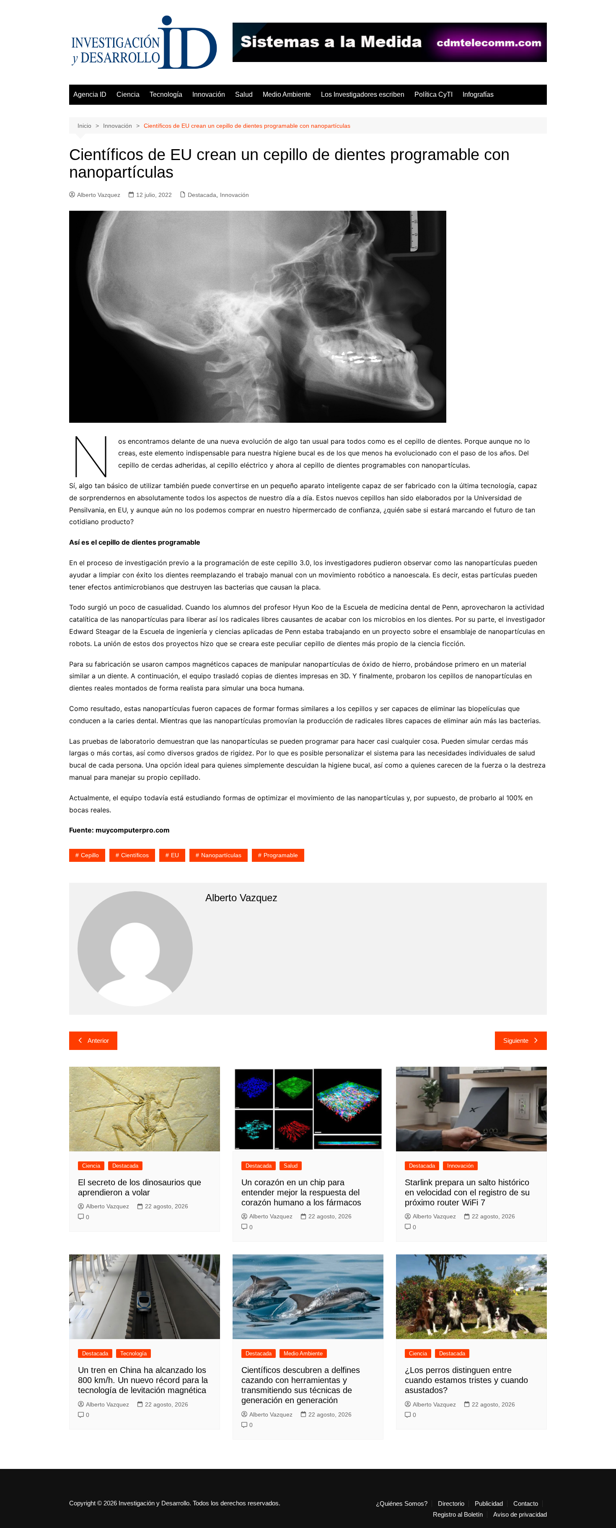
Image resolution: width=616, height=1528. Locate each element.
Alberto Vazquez (98, 194)
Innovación (208, 94)
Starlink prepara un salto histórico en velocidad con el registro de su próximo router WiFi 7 (467, 1192)
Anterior (98, 1040)
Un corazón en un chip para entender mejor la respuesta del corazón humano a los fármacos (301, 1192)
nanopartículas (221, 855)
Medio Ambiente (287, 94)
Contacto (525, 1503)
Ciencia (128, 94)
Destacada (202, 194)
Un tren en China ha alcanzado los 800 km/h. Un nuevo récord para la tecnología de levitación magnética (143, 1380)
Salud (244, 94)
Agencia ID (89, 94)
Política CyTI (433, 94)
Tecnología (166, 94)
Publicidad (489, 1503)
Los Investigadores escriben (362, 94)
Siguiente (515, 1040)
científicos (135, 855)
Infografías (478, 94)
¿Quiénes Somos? (401, 1503)
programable (281, 855)
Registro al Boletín (458, 1514)
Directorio (451, 1503)
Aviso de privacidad (520, 1514)
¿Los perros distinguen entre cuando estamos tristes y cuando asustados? (466, 1380)
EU (175, 855)
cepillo (90, 855)
